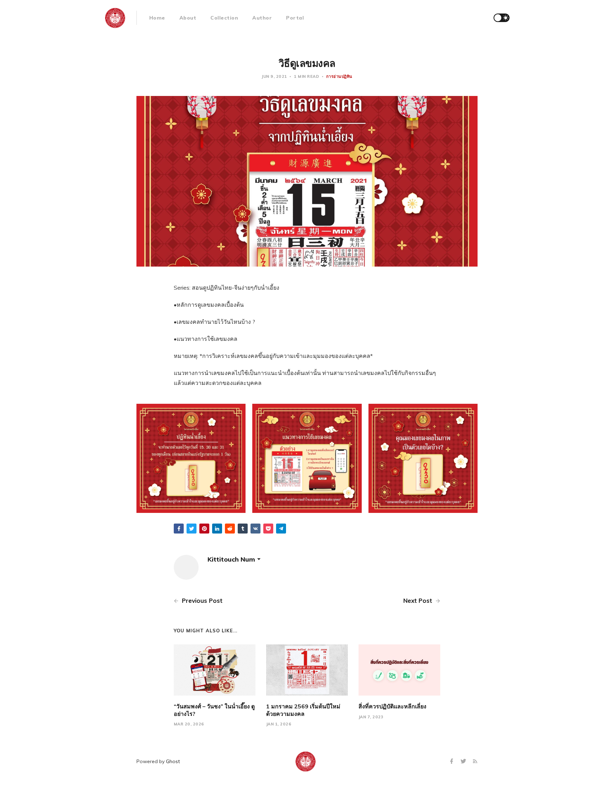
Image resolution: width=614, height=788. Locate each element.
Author (262, 18)
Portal (295, 18)
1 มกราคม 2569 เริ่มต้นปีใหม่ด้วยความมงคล (303, 710)
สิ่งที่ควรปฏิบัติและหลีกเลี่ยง (392, 706)
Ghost (173, 761)
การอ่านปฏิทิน (339, 76)
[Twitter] (464, 761)
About (187, 18)
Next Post (418, 600)
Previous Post (201, 600)
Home (157, 18)
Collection (224, 18)
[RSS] (475, 761)
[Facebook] (452, 761)
